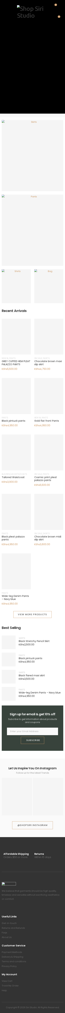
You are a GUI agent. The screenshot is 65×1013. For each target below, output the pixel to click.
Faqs (4, 932)
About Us (7, 937)
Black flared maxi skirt (32, 675)
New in (5, 358)
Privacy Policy (9, 966)
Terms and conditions (14, 961)
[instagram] (13, 908)
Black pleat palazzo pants (13, 538)
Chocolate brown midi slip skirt (47, 538)
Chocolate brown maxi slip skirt (48, 363)
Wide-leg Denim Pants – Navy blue (15, 597)
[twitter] (8, 908)
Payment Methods (12, 952)
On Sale (38, 358)
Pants (32, 233)
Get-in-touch (9, 923)
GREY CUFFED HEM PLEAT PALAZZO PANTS (16, 363)
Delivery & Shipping (12, 956)
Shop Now (31, 163)
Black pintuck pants (13, 420)
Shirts (16, 289)
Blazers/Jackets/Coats (14, 474)
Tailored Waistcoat (13, 477)
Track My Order (10, 985)
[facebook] (3, 908)
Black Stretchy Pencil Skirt (34, 641)
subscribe (33, 740)
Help (4, 990)
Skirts (32, 158)
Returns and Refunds (13, 928)
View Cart (7, 981)
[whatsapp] (18, 908)
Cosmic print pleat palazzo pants (45, 479)
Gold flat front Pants (46, 420)
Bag (49, 289)
